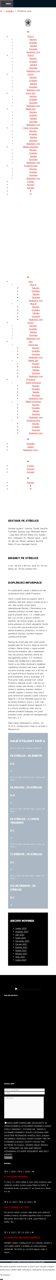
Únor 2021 (20, 957)
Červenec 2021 (22, 941)
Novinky (33, 39)
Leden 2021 (20, 960)
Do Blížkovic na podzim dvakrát (22, 1237)
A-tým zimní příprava (16, 1176)
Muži (31, 281)
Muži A (30, 36)
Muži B (30, 55)
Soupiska (33, 49)
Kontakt (30, 188)
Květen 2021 (21, 947)
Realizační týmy (30, 450)
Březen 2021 (21, 953)
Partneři (30, 184)
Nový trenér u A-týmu (16, 1207)
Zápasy (30, 447)
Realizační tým (33, 52)
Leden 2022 (21, 928)
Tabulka (33, 46)
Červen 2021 (21, 944)
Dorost (30, 74)
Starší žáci (30, 93)
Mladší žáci (31, 109)
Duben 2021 (21, 950)
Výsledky (9, 11)
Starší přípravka (30, 128)
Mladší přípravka (30, 147)
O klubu (30, 181)
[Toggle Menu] (28, 31)
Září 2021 (19, 934)
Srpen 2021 (20, 938)
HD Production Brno (38, 1262)
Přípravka (30, 379)
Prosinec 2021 (21, 931)
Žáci (31, 341)
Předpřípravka (30, 166)
